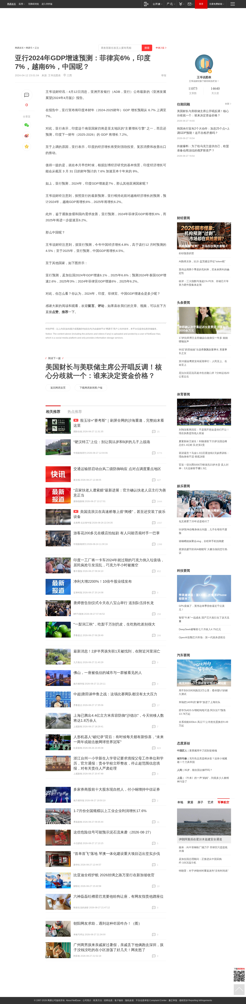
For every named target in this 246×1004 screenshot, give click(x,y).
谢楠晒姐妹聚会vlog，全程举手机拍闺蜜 (201, 541)
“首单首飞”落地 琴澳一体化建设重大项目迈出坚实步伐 (116, 854)
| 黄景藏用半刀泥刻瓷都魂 (197, 750)
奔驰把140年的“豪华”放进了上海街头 (199, 702)
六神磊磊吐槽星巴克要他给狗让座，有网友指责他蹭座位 (118, 896)
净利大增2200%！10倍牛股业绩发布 (102, 581)
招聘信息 (108, 1000)
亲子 (200, 802)
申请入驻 (160, 48)
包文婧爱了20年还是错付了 (194, 521)
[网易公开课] (157, 4)
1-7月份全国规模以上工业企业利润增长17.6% (110, 811)
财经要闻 (183, 218)
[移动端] (146, 4)
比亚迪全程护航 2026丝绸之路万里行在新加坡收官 (114, 875)
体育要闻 (183, 394)
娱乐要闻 (183, 486)
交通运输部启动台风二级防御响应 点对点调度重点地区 (117, 469)
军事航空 (223, 802)
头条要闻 (183, 302)
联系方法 (97, 1000)
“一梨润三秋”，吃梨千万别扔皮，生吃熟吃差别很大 (114, 624)
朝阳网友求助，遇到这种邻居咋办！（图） (107, 923)
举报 (163, 75)
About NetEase (73, 1000)
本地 (180, 802)
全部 (227, 104)
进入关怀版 (47, 4)
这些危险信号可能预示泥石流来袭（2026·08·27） (113, 832)
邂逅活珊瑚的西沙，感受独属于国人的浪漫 (203, 870)
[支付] (181, 4)
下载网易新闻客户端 (91, 387)
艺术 (210, 802)
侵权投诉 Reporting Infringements (195, 1000)
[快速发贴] (26, 95)
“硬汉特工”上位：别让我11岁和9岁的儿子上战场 (111, 442)
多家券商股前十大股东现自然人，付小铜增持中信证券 (116, 789)
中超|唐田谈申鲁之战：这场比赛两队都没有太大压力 (115, 694)
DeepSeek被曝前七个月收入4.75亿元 (200, 629)
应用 (21, 4)
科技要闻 (183, 570)
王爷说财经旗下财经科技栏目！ (204, 81)
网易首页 (11, 4)
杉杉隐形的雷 (186, 253)
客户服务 (119, 1000)
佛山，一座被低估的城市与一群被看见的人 (107, 673)
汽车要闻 (183, 655)
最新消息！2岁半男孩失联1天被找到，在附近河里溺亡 (116, 651)
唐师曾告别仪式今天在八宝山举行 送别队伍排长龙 (113, 603)
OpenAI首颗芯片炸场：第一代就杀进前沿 (202, 637)
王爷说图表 (54, 75)
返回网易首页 (58, 387)
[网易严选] (170, 4)
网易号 (29, 48)
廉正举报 (173, 1000)
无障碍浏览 (33, 4)
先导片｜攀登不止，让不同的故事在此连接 (203, 862)
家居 (190, 802)
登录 (201, 4)
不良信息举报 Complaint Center (151, 1000)
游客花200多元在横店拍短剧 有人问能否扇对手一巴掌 (116, 533)
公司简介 (87, 1000)
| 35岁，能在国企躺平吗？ (194, 770)
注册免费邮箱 (215, 4)
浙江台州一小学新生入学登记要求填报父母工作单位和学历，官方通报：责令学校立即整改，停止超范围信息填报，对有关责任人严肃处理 (118, 763)
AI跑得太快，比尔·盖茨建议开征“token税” (202, 261)
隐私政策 (129, 1000)
